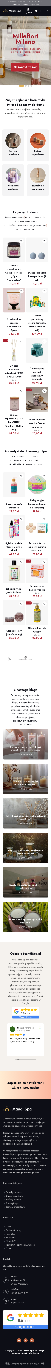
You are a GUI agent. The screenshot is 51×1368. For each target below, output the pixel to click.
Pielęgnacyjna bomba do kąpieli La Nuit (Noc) (37, 504)
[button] (21, 86)
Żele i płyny (33, 456)
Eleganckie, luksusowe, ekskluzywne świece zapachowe (25, 852)
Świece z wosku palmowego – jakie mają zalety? (25, 921)
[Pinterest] (32, 1340)
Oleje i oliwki (34, 460)
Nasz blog (10, 1234)
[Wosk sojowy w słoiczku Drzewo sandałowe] (37, 388)
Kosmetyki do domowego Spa (25, 451)
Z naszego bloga (25, 690)
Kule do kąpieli (19, 456)
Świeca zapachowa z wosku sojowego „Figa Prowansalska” (13, 273)
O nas (8, 1226)
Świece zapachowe (14, 217)
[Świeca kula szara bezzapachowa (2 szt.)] (37, 239)
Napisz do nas (17, 1302)
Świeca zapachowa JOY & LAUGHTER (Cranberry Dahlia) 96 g (14, 422)
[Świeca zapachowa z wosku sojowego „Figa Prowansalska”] (14, 239)
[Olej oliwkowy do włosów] (37, 601)
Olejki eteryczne (38, 225)
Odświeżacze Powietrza (16, 225)
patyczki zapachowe (35, 217)
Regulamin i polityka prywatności (20, 1244)
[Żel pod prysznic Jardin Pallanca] (14, 559)
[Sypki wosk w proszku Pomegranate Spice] (14, 289)
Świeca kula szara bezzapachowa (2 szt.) (37, 276)
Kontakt (9, 1248)
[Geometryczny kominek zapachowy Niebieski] (37, 339)
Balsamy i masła (16, 464)
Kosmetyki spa (12, 1203)
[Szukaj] (42, 11)
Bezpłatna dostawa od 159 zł (19, 1)
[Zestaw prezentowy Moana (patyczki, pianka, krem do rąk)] (37, 289)
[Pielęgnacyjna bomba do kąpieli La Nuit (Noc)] (37, 474)
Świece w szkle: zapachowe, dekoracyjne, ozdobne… (25, 783)
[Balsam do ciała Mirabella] (14, 474)
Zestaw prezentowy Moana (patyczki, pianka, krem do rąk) (37, 323)
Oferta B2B (11, 1241)
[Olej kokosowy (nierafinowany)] (14, 601)
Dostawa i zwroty (13, 1230)
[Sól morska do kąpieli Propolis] (37, 559)
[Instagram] (26, 1340)
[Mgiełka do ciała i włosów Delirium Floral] (14, 517)
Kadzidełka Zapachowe (25, 221)
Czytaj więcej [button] (15, 1052)
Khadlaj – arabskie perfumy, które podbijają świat (25, 886)
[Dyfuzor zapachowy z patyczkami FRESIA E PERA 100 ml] (14, 339)
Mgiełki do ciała (34, 464)
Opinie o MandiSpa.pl (25, 953)
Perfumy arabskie (13, 1199)
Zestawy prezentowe (15, 1206)
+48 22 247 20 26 (19, 1293)
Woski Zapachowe (25, 229)
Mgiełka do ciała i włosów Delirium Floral (14, 547)
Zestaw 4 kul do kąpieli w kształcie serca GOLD (37, 547)
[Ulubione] (36, 11)
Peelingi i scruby (18, 460)
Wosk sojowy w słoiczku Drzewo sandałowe (37, 423)
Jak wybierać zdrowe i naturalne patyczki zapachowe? (25, 817)
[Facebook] (19, 1340)
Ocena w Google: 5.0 (29, 4)
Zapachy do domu (25, 212)
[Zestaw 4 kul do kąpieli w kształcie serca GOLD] (37, 517)
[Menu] (47, 11)
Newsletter (11, 1237)
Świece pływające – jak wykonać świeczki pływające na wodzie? (25, 748)
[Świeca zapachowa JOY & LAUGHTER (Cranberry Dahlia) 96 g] (14, 388)
